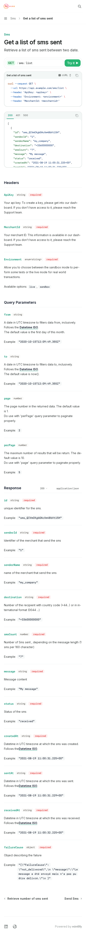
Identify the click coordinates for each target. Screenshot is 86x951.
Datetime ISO (29, 327)
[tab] (10, 115)
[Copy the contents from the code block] (76, 75)
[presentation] (43, 143)
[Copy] (59, 63)
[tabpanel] (43, 143)
